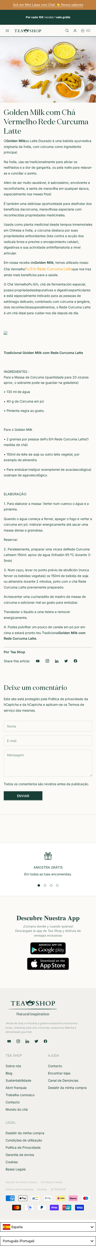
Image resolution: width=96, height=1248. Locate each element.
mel (31, 469)
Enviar (23, 796)
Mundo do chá (17, 1109)
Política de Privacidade (23, 1147)
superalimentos (43, 307)
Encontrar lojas (59, 1073)
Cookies (12, 1162)
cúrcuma (31, 209)
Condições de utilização (24, 1140)
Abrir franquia (16, 1088)
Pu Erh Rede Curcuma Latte (48, 269)
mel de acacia (64, 469)
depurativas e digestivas (53, 290)
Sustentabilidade (18, 1080)
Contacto (13, 1102)
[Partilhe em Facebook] (75, 661)
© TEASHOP (58, 1189)
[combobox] (48, 1227)
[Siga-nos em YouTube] (37, 661)
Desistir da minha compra (67, 1088)
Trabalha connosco (20, 1095)
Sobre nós (13, 1066)
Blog (9, 1073)
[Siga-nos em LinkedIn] (56, 661)
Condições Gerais (51, 1182)
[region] (48, 864)
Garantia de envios (20, 1155)
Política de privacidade (65, 699)
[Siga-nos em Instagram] (47, 661)
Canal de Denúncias (63, 1080)
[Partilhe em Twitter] (66, 661)
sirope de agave (19, 475)
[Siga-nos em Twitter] (36, 1041)
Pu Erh (33, 284)
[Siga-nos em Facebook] (45, 1041)
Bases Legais (16, 1169)
